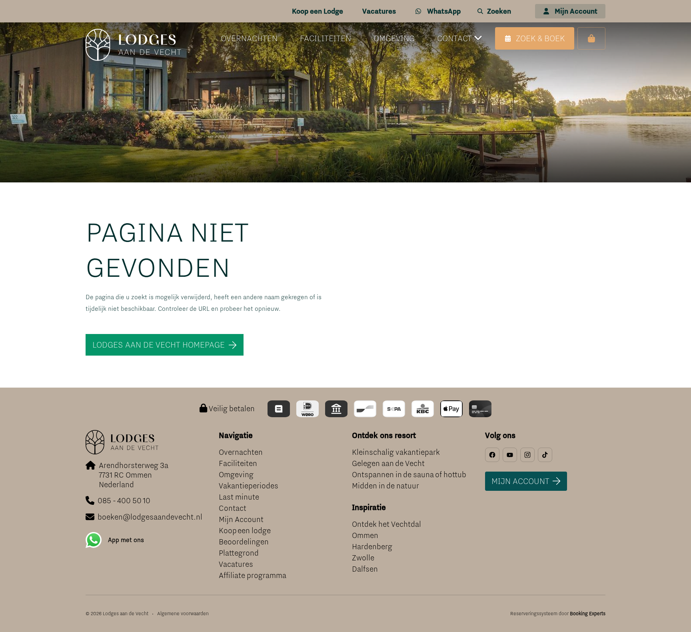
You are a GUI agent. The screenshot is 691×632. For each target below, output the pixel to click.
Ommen (365, 535)
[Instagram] (527, 455)
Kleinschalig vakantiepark (396, 452)
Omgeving (236, 474)
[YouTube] (510, 455)
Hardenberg (372, 546)
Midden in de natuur (385, 485)
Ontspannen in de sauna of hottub (409, 474)
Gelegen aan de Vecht (388, 463)
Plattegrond (239, 553)
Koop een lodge (245, 530)
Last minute (239, 497)
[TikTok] (545, 455)
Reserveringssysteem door (557, 613)
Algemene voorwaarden (183, 613)
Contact (232, 508)
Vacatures (236, 564)
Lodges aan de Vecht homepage (158, 345)
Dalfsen (365, 569)
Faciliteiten (238, 463)
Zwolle (363, 557)
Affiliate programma (252, 575)
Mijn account (520, 481)
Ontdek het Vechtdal (386, 524)
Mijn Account (241, 519)
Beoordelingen (244, 541)
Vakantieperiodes (248, 485)
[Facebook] (492, 455)
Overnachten (241, 452)
